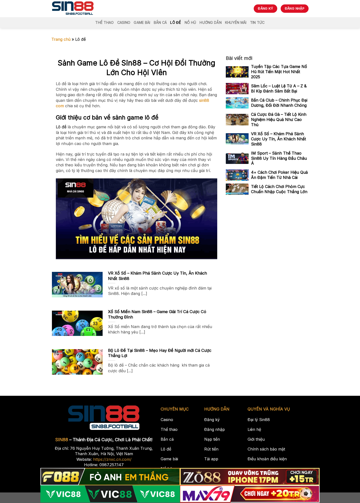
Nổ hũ (190, 22)
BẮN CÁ (160, 22)
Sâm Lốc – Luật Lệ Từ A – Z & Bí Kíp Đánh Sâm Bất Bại (279, 88)
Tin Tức (257, 22)
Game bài (142, 22)
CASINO (124, 22)
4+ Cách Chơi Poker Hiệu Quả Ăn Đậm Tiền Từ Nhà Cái (279, 175)
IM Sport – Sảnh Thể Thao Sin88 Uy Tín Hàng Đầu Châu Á (279, 158)
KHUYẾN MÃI (236, 22)
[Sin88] (72, 8)
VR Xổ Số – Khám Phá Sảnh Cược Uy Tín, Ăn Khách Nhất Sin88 (278, 138)
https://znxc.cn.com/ (112, 459)
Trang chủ (61, 39)
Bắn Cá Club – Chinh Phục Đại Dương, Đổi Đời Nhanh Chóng (279, 103)
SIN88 (61, 439)
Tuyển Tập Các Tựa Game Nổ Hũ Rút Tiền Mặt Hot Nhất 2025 (279, 71)
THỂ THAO (104, 22)
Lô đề (175, 22)
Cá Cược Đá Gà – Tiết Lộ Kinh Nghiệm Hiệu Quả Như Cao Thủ (278, 119)
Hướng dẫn (211, 22)
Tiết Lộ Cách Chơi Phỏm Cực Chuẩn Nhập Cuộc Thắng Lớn (279, 189)
